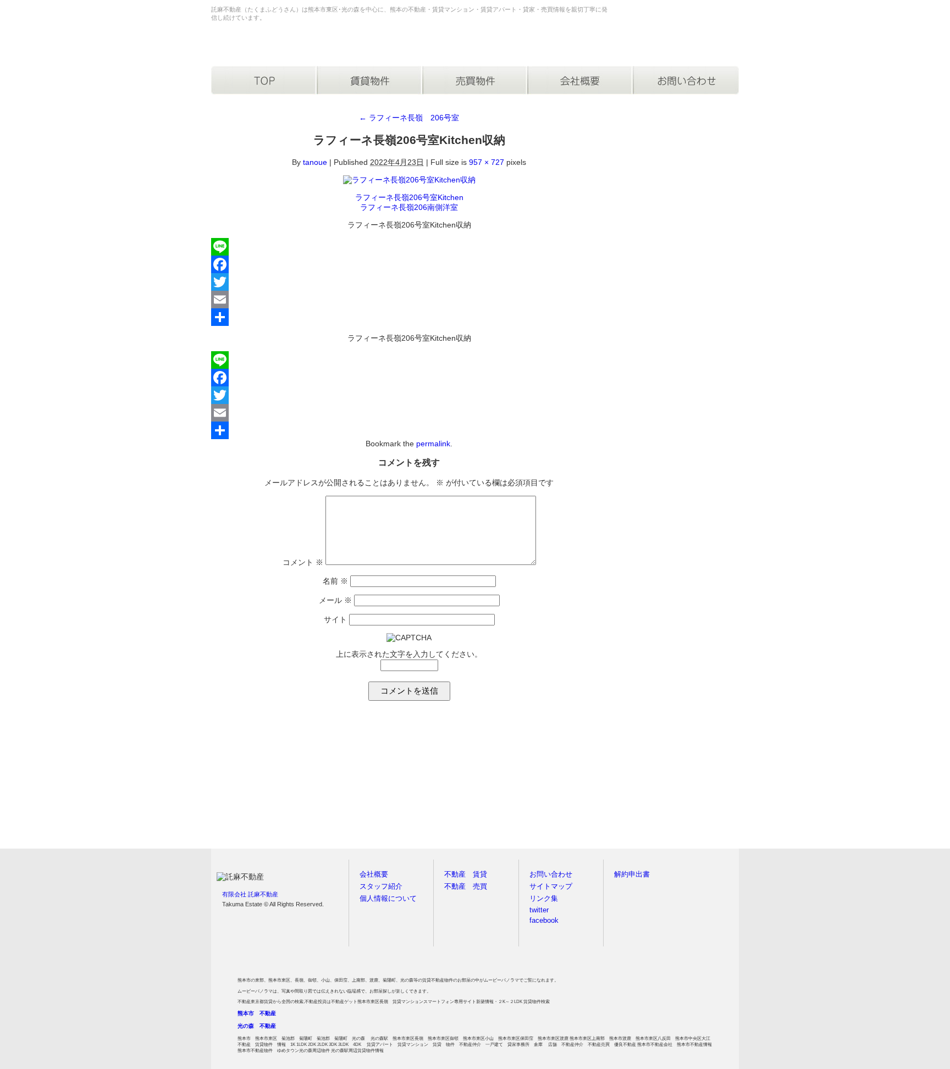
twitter (539, 910)
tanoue (315, 162)
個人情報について (388, 898)
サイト (335, 619)
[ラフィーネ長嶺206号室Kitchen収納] (409, 179)
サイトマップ (550, 886)
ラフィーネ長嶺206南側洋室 (409, 207)
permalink (433, 443)
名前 (335, 581)
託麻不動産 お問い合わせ (409, 780)
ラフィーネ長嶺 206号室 (409, 117)
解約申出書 (632, 874)
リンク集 (543, 898)
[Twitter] (409, 282)
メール (335, 600)
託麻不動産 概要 (541, 780)
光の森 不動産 (257, 1026)
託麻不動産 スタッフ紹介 (673, 780)
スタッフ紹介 (381, 886)
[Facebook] (409, 264)
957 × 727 (486, 162)
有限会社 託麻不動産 (250, 894)
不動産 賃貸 (465, 874)
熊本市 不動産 (257, 1013)
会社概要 (580, 80)
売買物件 (475, 80)
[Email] (409, 299)
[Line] (409, 247)
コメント (303, 562)
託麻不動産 (257, 45)
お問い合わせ (686, 80)
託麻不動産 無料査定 (277, 780)
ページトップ (716, 855)
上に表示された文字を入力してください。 (409, 654)
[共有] (409, 317)
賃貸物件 (369, 80)
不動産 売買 (465, 886)
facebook (544, 920)
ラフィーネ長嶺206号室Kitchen (409, 197)
